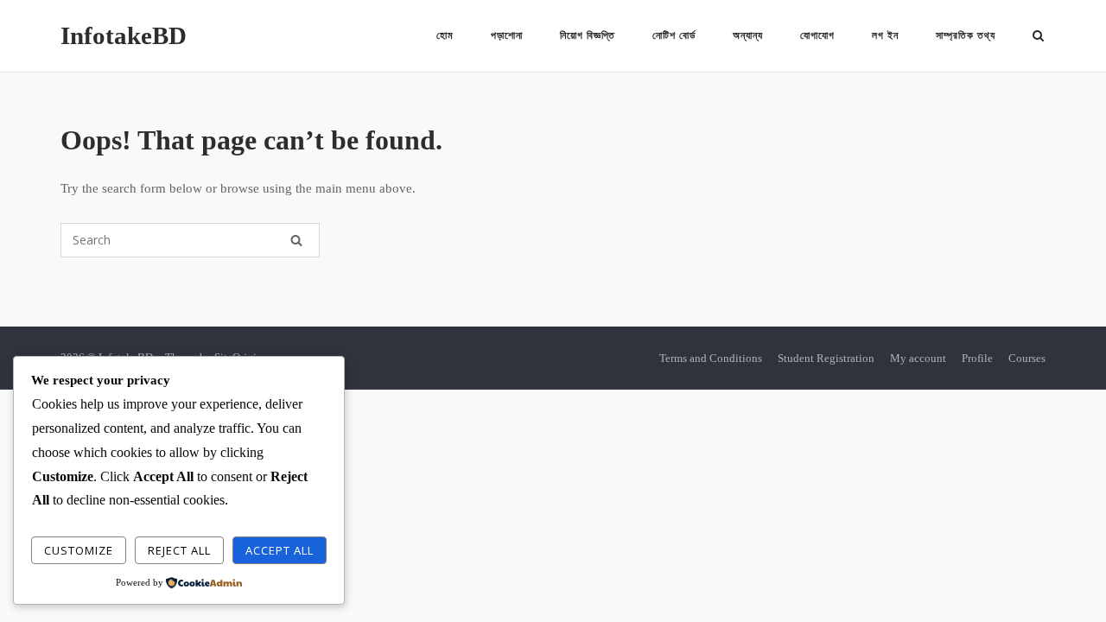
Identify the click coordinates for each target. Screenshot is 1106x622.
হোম (445, 35)
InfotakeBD (123, 35)
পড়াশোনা (507, 35)
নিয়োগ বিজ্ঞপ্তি (587, 35)
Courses (1027, 358)
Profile (977, 358)
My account (918, 358)
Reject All (179, 550)
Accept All (279, 550)
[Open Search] (1038, 37)
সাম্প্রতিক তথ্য (965, 35)
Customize (78, 550)
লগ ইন (885, 35)
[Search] (296, 240)
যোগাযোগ (817, 35)
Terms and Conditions (710, 358)
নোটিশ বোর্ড (674, 35)
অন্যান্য (748, 35)
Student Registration (826, 358)
